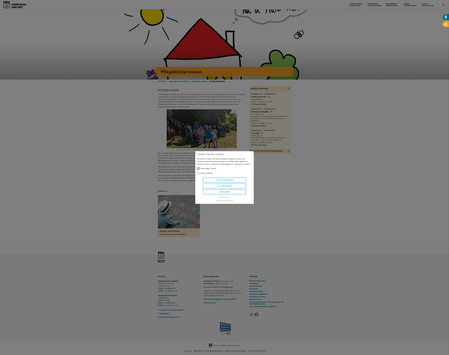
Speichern (224, 192)
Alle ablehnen (224, 186)
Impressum (219, 200)
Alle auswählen (224, 180)
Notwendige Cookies (208, 168)
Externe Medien (207, 173)
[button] (446, 17)
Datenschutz (229, 200)
